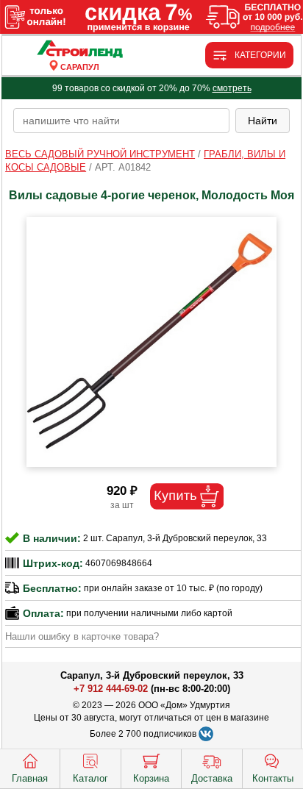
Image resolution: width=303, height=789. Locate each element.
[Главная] (79, 50)
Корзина (151, 778)
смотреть (232, 88)
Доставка (211, 778)
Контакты (272, 778)
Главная (30, 778)
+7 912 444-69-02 (111, 688)
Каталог (90, 778)
